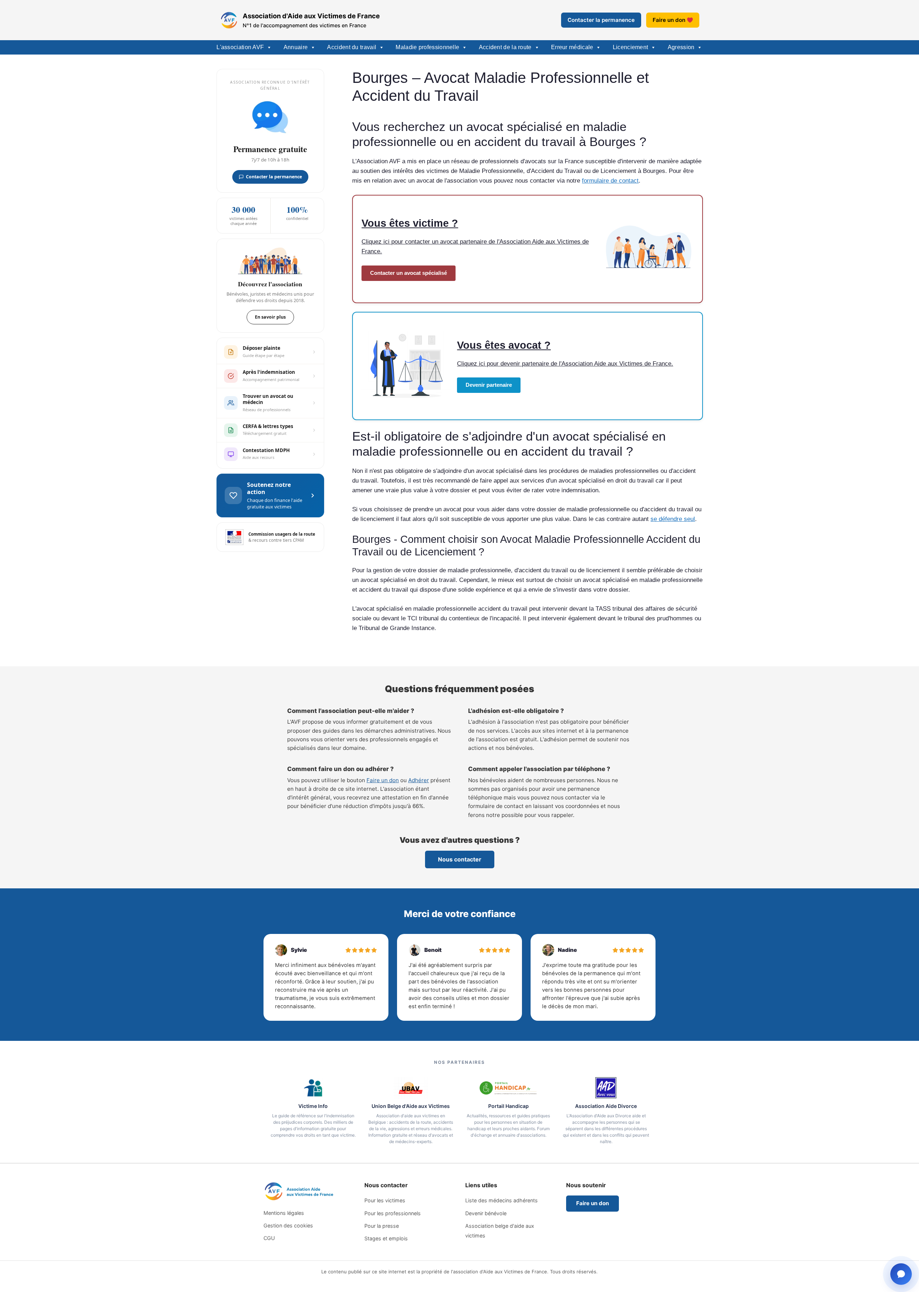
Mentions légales (283, 1213)
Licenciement (630, 47)
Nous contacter (459, 859)
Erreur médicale (572, 47)
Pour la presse (381, 1226)
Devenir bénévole (486, 1213)
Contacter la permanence (601, 20)
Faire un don (669, 20)
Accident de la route (505, 47)
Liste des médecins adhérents (501, 1200)
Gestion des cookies (288, 1225)
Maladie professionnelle (427, 47)
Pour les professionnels (392, 1213)
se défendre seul (672, 519)
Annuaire (296, 47)
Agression (681, 47)
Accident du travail (351, 47)
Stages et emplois (386, 1238)
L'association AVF (240, 47)
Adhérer (418, 780)
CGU (269, 1238)
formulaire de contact (610, 180)
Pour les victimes (384, 1200)
